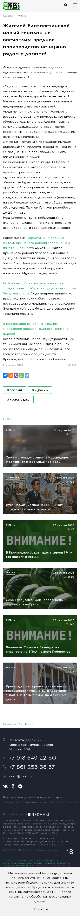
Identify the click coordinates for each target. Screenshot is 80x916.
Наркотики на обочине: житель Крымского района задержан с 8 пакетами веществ (36, 243)
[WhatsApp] (21, 375)
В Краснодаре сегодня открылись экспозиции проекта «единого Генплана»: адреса (36, 329)
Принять (41, 909)
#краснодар (18, 399)
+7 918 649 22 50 (32, 757)
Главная (8, 15)
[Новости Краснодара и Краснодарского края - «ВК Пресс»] (11, 6)
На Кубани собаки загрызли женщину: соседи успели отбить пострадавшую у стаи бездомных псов (39, 288)
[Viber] (16, 375)
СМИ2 (7, 419)
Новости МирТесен (18, 724)
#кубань (40, 390)
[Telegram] (27, 375)
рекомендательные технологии (22, 863)
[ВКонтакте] (5, 375)
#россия (14, 390)
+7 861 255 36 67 (32, 767)
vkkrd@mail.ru (20, 776)
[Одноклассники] (10, 375)
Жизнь (22, 15)
